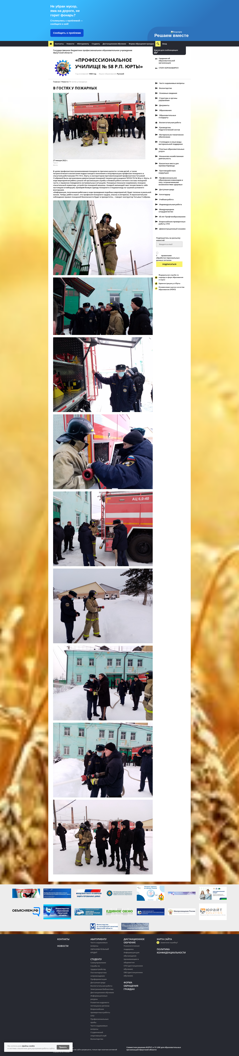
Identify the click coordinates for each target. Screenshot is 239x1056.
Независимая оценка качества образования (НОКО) (171, 288)
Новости (70, 43)
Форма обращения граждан (141, 43)
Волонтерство (165, 88)
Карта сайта (164, 939)
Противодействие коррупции (167, 171)
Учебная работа (166, 199)
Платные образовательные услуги (171, 150)
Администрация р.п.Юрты (169, 283)
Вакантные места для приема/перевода (169, 164)
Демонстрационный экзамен (172, 229)
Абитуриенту (83, 43)
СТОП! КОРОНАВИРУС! (169, 68)
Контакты (59, 43)
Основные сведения (168, 93)
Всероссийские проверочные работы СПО (172, 222)
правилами (166, 255)
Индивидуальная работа (170, 204)
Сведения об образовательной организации (167, 60)
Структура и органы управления (168, 99)
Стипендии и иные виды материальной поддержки (171, 143)
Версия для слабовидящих (166, 50)
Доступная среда (166, 189)
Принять (63, 1047)
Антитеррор (164, 194)
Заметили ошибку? (169, 942)
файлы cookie (28, 1046)
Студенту (96, 43)
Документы (164, 105)
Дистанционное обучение (114, 43)
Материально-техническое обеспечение (171, 135)
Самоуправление (98, 962)
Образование (165, 110)
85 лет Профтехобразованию (172, 216)
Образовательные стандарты (167, 116)
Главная (56, 82)
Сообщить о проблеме (67, 33)
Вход (164, 43)
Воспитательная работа (170, 122)
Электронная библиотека (101, 989)
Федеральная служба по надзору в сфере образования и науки (171, 277)
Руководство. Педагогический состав (169, 128)
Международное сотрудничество (166, 210)
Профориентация (98, 979)
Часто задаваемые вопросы (172, 83)
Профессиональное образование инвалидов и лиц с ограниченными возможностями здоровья (171, 181)
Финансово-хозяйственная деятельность (171, 157)
